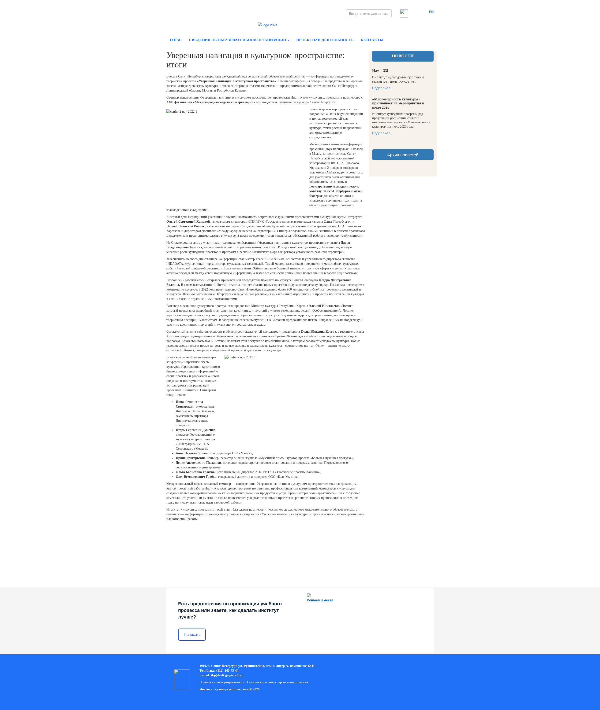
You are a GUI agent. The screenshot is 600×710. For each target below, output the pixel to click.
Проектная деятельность (325, 40)
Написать (192, 634)
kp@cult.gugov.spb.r (227, 675)
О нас (176, 40)
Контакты (372, 40)
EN (431, 11)
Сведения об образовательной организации (238, 40)
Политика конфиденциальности (221, 682)
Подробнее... (382, 88)
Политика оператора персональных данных (277, 682)
